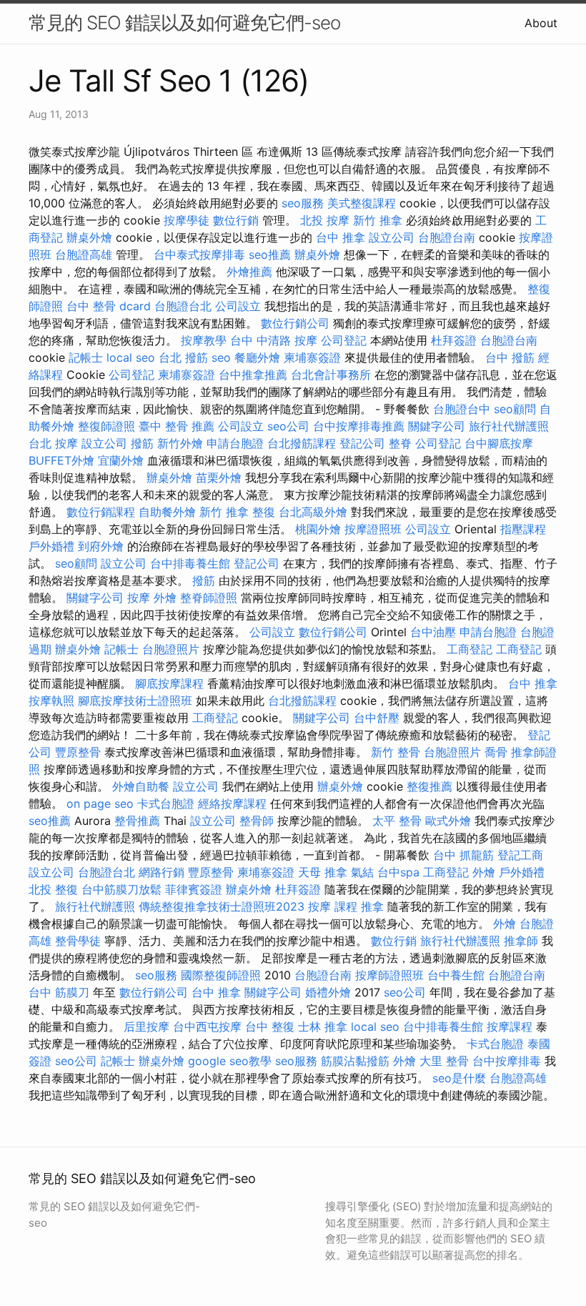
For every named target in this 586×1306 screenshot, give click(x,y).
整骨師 (256, 820)
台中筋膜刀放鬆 (121, 889)
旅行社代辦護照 (509, 426)
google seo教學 (230, 1061)
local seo (130, 357)
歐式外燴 (448, 820)
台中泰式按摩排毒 (199, 254)
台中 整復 (269, 1026)
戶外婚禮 (51, 546)
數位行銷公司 (295, 323)
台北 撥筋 (183, 357)
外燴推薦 (249, 271)
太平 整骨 (397, 820)
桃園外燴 (318, 529)
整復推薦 (429, 786)
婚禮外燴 (328, 992)
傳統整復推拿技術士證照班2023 (221, 906)
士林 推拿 (322, 1026)
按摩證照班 (373, 529)
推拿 (372, 906)
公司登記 (344, 340)
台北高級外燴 (313, 512)
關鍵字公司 (436, 426)
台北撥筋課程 (301, 443)
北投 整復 (53, 889)
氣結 (362, 872)
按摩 (138, 597)
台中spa (398, 872)
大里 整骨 (444, 1061)
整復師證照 (106, 426)
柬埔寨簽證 (312, 357)
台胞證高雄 (83, 254)
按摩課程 (509, 1026)
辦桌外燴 (89, 237)
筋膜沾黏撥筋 (355, 1061)
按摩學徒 (186, 220)
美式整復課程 (361, 203)
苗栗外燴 (219, 477)
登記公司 (362, 443)
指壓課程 (523, 529)
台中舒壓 (376, 718)
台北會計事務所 (331, 374)
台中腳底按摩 (499, 443)
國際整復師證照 (221, 975)
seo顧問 (515, 409)
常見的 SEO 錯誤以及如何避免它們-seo (184, 22)
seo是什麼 (459, 1078)
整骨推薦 (137, 820)
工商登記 (469, 649)
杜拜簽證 (454, 340)
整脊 (400, 443)
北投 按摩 (324, 220)
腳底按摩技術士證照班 (135, 700)
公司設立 (238, 306)
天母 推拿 (322, 872)
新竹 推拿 (377, 220)
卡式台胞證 (165, 803)
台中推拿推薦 (253, 374)
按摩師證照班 (389, 975)
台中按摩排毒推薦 (358, 426)
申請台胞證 (235, 443)
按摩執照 (51, 700)
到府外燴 (101, 546)
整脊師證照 (208, 597)
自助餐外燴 (167, 512)
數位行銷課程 (100, 512)
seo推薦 (270, 254)
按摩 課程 (332, 906)
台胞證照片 (170, 649)
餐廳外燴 (257, 357)
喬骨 (496, 752)
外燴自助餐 (140, 786)
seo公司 (288, 426)
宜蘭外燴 (121, 460)
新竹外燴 (180, 443)
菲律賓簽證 (193, 889)
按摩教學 (204, 340)
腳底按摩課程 (169, 683)
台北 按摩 (53, 443)
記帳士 (86, 357)
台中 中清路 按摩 (273, 340)
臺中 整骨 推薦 (176, 426)
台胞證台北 (183, 306)
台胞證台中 (461, 409)
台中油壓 (433, 632)
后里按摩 (146, 1026)
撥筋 (142, 443)
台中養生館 (456, 975)
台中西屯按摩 (207, 1026)
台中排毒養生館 (190, 563)
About (541, 23)
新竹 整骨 (395, 752)
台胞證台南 (446, 237)
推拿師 (521, 941)
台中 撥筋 (510, 357)
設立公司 (391, 237)
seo (221, 357)
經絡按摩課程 (232, 803)
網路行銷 (161, 872)
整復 (263, 512)
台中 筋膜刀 (59, 992)
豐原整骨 (78, 752)
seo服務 (303, 203)
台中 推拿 (340, 237)
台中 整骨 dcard (108, 306)
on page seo (100, 803)
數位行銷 (236, 220)
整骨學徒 (78, 941)
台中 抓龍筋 (463, 855)
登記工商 (520, 855)
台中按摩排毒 (506, 1061)
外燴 (165, 597)
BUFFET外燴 (61, 460)
